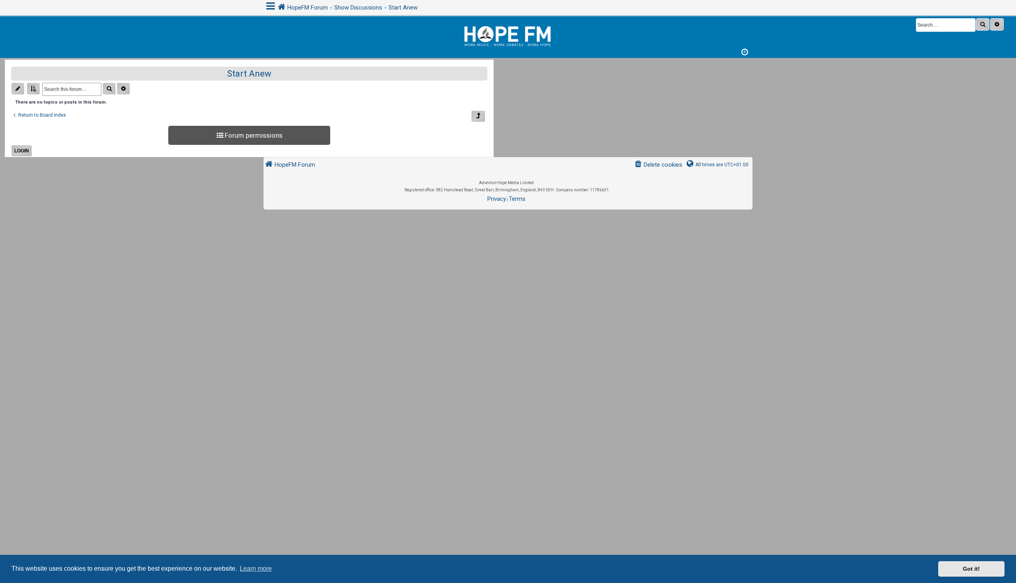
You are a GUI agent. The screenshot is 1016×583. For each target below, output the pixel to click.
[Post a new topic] (18, 89)
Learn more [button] (256, 568)
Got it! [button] (971, 569)
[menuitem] (658, 165)
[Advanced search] (997, 24)
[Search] (982, 24)
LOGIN (21, 151)
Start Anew (249, 74)
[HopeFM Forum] (508, 35)
